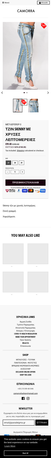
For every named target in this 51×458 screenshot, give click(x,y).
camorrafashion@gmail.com (25, 393)
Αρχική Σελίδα (25, 321)
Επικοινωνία (25, 346)
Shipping (20, 151)
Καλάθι (44, 2)
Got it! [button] (25, 453)
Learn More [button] (9, 446)
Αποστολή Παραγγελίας (25, 327)
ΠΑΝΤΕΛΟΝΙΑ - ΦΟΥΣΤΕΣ (25, 362)
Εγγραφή (42, 422)
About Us (25, 343)
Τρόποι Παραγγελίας (25, 324)
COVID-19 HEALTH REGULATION (25, 333)
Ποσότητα (9, 168)
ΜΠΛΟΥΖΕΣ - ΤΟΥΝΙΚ (25, 359)
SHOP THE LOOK (25, 374)
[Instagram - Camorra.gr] (28, 398)
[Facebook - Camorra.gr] (23, 398)
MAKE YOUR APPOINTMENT (25, 336)
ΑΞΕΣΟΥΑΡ (25, 369)
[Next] (48, 93)
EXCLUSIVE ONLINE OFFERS (25, 371)
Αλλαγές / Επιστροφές (25, 330)
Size (6, 158)
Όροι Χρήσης (25, 339)
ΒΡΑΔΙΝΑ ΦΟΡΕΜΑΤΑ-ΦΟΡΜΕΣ (25, 365)
